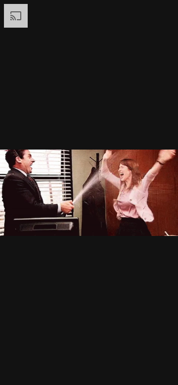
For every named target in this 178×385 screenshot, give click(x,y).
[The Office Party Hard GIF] (89, 192)
